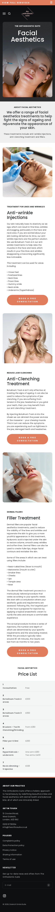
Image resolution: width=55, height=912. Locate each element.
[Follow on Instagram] (4, 896)
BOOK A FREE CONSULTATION (27, 300)
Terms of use (9, 859)
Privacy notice (9, 850)
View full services (16, 2)
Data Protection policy (13, 845)
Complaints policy (11, 840)
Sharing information (12, 854)
